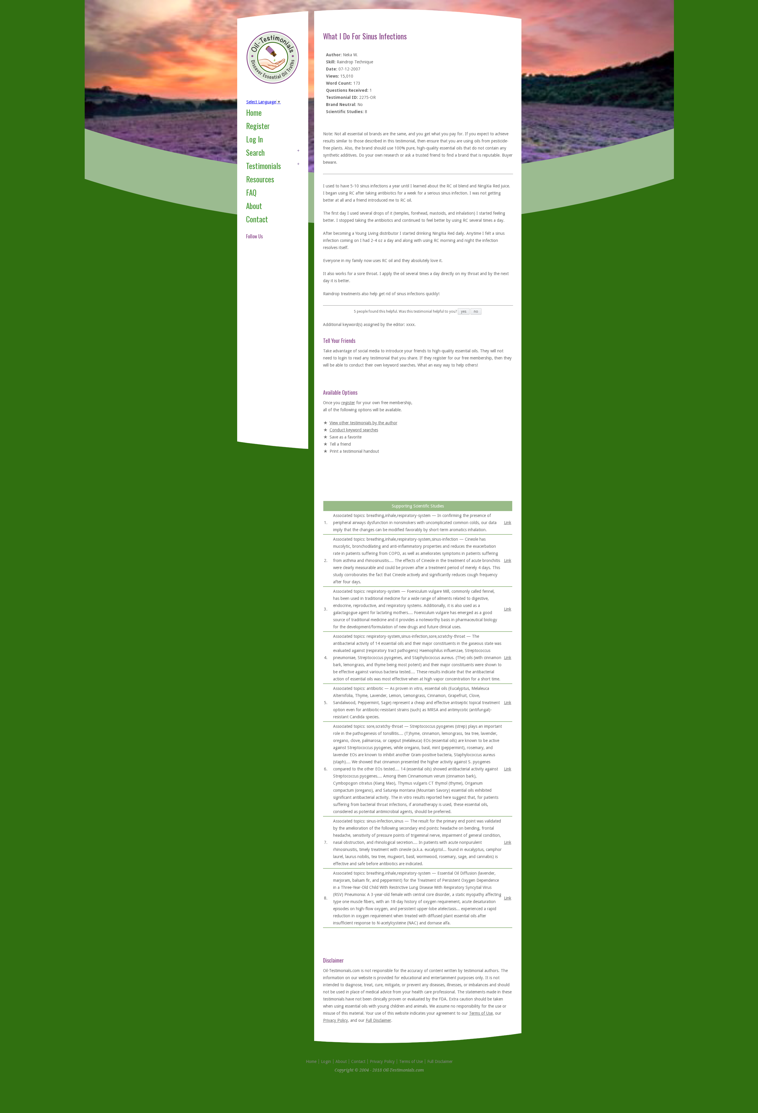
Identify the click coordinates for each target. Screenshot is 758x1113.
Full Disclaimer (378, 1020)
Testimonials (263, 165)
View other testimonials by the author (363, 422)
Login (326, 1061)
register (348, 402)
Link (507, 522)
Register (258, 125)
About (254, 205)
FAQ (251, 192)
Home (254, 112)
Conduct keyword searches (354, 430)
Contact (257, 219)
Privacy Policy (335, 1020)
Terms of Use (481, 1013)
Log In (254, 139)
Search (255, 152)
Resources (260, 179)
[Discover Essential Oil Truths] (272, 82)
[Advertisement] (269, 347)
